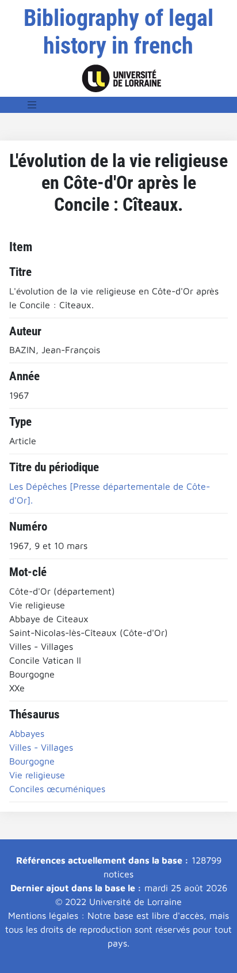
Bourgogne (32, 761)
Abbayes (26, 733)
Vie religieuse (37, 775)
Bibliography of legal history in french (118, 32)
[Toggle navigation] (32, 105)
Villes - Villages (41, 747)
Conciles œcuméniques (57, 788)
